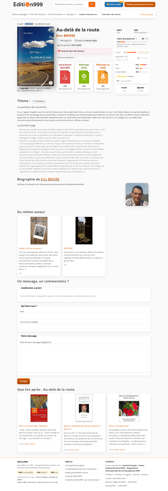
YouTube (136, 474)
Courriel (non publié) (29, 322)
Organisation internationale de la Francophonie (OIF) (122, 469)
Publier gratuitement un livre (140, 4)
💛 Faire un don (114, 4)
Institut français (130, 465)
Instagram (128, 474)
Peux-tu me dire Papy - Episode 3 (33, 426)
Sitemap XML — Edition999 (116, 486)
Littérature (29, 24)
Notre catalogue (21, 14)
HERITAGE (68, 248)
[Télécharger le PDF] (65, 77)
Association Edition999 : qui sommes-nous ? (82, 480)
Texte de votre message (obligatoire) (35, 342)
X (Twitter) (118, 474)
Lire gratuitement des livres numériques (81, 469)
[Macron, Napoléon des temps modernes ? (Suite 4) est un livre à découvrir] (84, 408)
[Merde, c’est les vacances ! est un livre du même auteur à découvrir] (39, 231)
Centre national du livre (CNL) (124, 466)
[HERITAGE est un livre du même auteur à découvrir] (84, 231)
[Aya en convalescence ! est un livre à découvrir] (129, 408)
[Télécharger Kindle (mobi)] (103, 77)
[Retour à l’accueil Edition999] (28, 4)
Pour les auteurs (56, 14)
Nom (22, 311)
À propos (71, 14)
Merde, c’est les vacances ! (30, 248)
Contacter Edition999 (73, 476)
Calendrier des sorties (111, 14)
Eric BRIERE (65, 35)
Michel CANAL (74, 450)
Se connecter (147, 14)
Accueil (20, 24)
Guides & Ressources (88, 14)
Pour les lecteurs (38, 14)
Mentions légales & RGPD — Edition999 (121, 482)
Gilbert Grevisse (30, 444)
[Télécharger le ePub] (84, 77)
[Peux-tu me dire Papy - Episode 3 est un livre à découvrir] (39, 408)
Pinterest (144, 474)
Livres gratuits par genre (74, 465)
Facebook (109, 474)
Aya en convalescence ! (119, 426)
